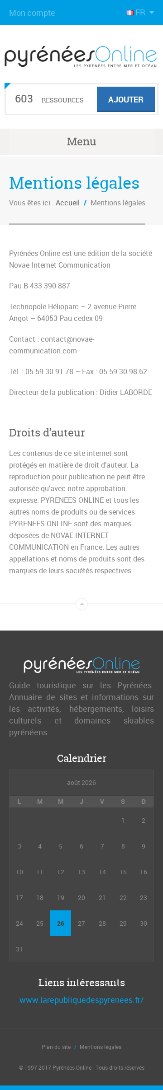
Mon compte (32, 12)
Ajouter (126, 99)
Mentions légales (100, 1046)
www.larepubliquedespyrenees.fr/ (81, 999)
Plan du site (56, 1046)
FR (140, 12)
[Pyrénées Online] (81, 61)
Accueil (68, 203)
